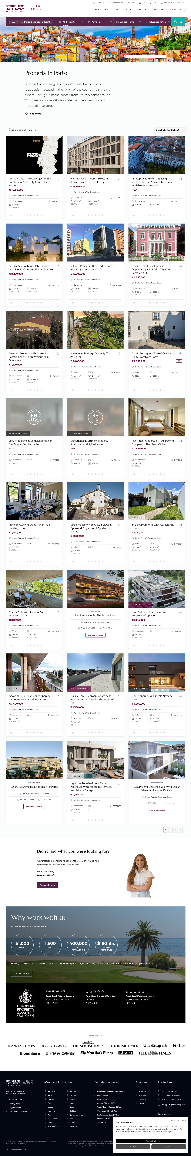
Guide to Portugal (136, 9)
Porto (50, 1115)
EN (144, 3)
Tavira (72, 1123)
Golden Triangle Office (106, 1103)
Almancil (51, 1095)
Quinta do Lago (76, 1115)
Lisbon (50, 1107)
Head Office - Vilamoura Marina (111, 1091)
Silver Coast (53, 1119)
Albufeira (51, 1091)
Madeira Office (103, 1119)
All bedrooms (127, 22)
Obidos (73, 1111)
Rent (107, 9)
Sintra (50, 1123)
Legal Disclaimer (16, 1108)
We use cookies (124, 1122)
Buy (96, 9)
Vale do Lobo (53, 1127)
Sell (117, 9)
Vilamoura (74, 1127)
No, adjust (168, 1146)
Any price (96, 22)
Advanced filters (157, 22)
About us (158, 9)
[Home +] (24, 8)
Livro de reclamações (18, 1111)
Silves (72, 1119)
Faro (49, 1103)
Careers (142, 1099)
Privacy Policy (14, 1104)
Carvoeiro (74, 1095)
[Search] (178, 20)
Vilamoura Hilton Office (107, 1111)
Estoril (72, 1099)
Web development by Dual (16, 1149)
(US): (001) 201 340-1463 (170, 1095)
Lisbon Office (102, 1095)
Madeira (51, 1111)
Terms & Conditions (17, 1100)
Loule (72, 1107)
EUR (152, 2)
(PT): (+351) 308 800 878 (171, 1099)
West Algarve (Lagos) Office (109, 1107)
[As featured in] (95, 1048)
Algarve (73, 1091)
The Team (143, 1095)
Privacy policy (178, 1120)
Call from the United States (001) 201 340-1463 (116, 3)
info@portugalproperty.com (173, 1105)
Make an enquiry (50, 170)
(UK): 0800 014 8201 (169, 1091)
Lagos (72, 1103)
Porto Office (102, 1099)
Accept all (151, 1141)
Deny (132, 1146)
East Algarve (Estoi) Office (108, 1115)
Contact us (176, 9)
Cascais (51, 1099)
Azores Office (102, 1123)
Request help (47, 885)
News (141, 1103)
